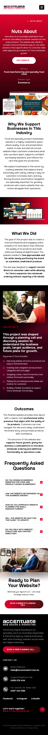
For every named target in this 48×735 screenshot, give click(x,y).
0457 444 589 (17, 691)
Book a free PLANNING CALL (20, 649)
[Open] (41, 7)
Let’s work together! (16, 709)
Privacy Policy (32, 728)
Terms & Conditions (18, 728)
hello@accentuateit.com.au (24, 670)
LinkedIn (35, 698)
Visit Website (22, 60)
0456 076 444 (17, 680)
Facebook (8, 698)
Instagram (22, 698)
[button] (24, 482)
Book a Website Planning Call (23, 604)
